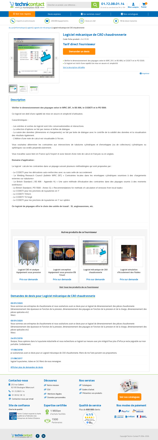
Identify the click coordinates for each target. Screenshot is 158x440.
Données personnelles (56, 397)
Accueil (11, 27)
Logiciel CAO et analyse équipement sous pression (28, 271)
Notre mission (53, 385)
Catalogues (87, 385)
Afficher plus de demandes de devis (27, 367)
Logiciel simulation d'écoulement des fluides (128, 271)
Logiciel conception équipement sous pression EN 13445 (62, 272)
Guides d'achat (88, 389)
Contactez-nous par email (22, 399)
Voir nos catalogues (129, 397)
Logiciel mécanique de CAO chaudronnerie (95, 271)
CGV (48, 389)
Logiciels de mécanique (42, 27)
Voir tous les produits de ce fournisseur (79, 287)
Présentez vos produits (92, 393)
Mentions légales (54, 393)
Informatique (20, 27)
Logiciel (29, 27)
